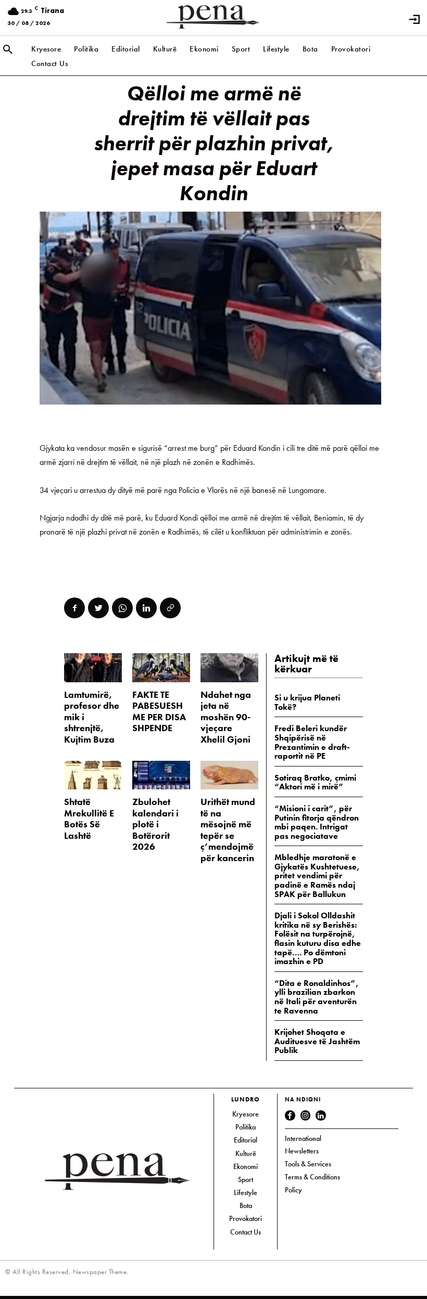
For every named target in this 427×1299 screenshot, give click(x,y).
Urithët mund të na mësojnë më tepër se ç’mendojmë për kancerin (227, 830)
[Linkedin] (146, 607)
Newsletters (302, 1150)
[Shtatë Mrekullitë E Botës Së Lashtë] (93, 775)
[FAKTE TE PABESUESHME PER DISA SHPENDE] (161, 667)
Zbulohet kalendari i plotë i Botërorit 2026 (155, 824)
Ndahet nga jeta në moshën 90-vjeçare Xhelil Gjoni (225, 717)
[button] (8, 50)
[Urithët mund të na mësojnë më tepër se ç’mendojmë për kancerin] (229, 775)
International (303, 1138)
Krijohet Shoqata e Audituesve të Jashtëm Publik (317, 1041)
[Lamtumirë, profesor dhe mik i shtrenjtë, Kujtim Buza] (93, 667)
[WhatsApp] (122, 607)
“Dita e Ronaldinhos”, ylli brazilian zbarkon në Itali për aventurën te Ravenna (316, 997)
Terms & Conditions (312, 1176)
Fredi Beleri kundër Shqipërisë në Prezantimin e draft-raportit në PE (312, 742)
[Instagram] (305, 1115)
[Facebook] (74, 607)
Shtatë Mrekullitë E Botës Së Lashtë (89, 818)
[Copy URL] (170, 607)
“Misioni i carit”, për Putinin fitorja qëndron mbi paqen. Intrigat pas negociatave (316, 822)
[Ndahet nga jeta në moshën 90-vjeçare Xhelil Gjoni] (229, 667)
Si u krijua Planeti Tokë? (307, 702)
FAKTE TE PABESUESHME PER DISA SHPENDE (159, 711)
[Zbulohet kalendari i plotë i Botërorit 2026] (161, 775)
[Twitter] (98, 607)
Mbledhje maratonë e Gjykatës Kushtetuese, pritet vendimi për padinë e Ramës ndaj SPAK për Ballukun (317, 875)
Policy (293, 1189)
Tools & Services (308, 1163)
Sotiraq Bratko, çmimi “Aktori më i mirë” (315, 782)
